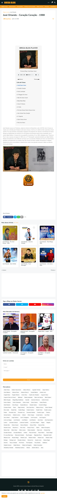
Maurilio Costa (7, 427)
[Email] (21, 217)
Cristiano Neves (7, 407)
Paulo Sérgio (49, 432)
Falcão (5, 412)
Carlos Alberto (7, 402)
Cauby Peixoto (43, 402)
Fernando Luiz (21, 412)
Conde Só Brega (42, 405)
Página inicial (6, 12)
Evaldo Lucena (47, 410)
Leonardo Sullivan (13, 422)
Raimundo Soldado (19, 435)
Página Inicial (4, 6)
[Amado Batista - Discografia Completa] (11, 322)
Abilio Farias (7, 390)
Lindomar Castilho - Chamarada (10, 353)
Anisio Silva (24, 395)
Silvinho (6, 442)
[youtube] (35, 304)
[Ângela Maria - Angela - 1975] (46, 322)
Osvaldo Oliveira (8, 432)
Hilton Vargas (31, 415)
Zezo (42, 447)
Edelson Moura (39, 407)
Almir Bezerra (7, 392)
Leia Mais (42, 493)
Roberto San (41, 437)
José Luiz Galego (8, 420)
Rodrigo (5, 440)
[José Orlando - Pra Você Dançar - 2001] (10, 233)
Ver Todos (16, 222)
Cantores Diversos (35, 400)
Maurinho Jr (15, 427)
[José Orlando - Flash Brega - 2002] (47, 233)
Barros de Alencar (39, 397)
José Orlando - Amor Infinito (9, 264)
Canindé (27, 400)
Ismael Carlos (39, 415)
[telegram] (38, 490)
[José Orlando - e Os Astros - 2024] (47, 255)
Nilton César (14, 430)
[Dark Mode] (49, 2)
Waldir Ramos (17, 445)
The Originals (29, 442)
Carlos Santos (34, 402)
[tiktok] (32, 490)
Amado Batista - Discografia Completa (10, 332)
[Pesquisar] (55, 2)
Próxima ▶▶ (36, 79)
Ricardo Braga (15, 437)
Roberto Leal (24, 437)
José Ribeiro (24, 420)
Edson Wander (48, 407)
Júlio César (40, 420)
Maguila (48, 422)
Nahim (37, 427)
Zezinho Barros (35, 447)
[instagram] (48, 304)
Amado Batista (34, 392)
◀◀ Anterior (20, 79)
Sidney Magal (46, 440)
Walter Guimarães (38, 445)
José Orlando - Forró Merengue (26, 264)
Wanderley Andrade (8, 447)
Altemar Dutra (15, 392)
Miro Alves (22, 427)
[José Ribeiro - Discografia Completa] (46, 343)
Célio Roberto (7, 405)
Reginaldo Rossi (38, 435)
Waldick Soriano (7, 445)
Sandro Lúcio (38, 440)
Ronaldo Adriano (22, 440)
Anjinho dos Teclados (34, 395)
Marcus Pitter (33, 425)
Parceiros (47, 6)
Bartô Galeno (48, 397)
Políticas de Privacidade (29, 6)
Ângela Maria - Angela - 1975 (45, 331)
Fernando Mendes (31, 412)
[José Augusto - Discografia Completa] (28, 343)
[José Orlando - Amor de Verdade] (28, 233)
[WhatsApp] (18, 217)
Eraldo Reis (13, 410)
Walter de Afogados (27, 445)
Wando (28, 447)
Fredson (48, 412)
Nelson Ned (6, 430)
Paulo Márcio (41, 432)
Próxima (53, 270)
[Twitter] (15, 217)
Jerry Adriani (7, 417)
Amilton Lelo (43, 392)
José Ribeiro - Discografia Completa (44, 353)
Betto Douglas (7, 400)
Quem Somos (12, 6)
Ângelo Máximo (15, 395)
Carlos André (26, 402)
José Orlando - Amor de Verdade (27, 242)
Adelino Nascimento (16, 390)
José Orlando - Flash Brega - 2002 (47, 242)
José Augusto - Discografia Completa (26, 353)
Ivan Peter (47, 415)
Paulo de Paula (32, 432)
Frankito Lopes (40, 412)
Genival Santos (7, 415)
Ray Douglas (29, 435)
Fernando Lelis (12, 412)
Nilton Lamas (22, 430)
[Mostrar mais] (25, 217)
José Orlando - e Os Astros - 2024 (46, 264)
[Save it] (53, 19)
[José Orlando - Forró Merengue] (28, 255)
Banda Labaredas (28, 397)
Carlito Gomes (45, 400)
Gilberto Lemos (16, 415)
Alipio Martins (46, 390)
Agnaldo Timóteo (36, 390)
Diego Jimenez (21, 407)
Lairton (5, 422)
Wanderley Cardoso (19, 447)
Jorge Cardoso (15, 417)
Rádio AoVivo (40, 6)
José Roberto (33, 420)
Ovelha (25, 432)
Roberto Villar (49, 437)
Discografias (20, 6)
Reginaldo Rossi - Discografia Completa (27, 332)
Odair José (39, 430)
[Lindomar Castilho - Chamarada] (11, 343)
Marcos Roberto (24, 425)
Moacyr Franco (30, 427)
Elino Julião (6, 410)
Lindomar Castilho (24, 422)
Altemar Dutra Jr (25, 392)
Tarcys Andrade (13, 442)
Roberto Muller (32, 437)
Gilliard (24, 415)
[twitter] (22, 304)
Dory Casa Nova (30, 407)
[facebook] (9, 304)
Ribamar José (7, 437)
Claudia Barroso (24, 405)
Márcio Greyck (15, 425)
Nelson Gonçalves (45, 427)
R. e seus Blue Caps (8, 435)
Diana (14, 407)
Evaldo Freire (39, 410)
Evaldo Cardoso (30, 410)
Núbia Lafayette (31, 430)
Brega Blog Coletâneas (18, 400)
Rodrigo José (13, 440)
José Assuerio (34, 417)
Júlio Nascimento (49, 420)
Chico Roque (15, 405)
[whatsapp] (35, 490)
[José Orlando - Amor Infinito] (10, 255)
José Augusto (42, 417)
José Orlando (13, 12)
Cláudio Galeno (33, 405)
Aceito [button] (4, 496)
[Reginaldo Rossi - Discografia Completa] (28, 322)
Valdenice (45, 442)
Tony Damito (37, 442)
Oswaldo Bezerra (18, 432)
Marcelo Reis (7, 425)
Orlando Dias (47, 430)
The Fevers (21, 442)
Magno (42, 422)
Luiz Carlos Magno (34, 422)
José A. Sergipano (24, 417)
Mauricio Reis (41, 425)
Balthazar (20, 397)
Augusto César (44, 395)
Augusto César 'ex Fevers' (10, 397)
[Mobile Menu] (2, 2)
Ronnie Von (30, 440)
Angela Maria (7, 395)
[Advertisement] (28, 32)
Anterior (4, 270)
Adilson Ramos (26, 390)
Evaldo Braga (22, 410)
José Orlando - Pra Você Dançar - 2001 (8, 242)
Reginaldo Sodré (47, 435)
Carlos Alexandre (17, 402)
